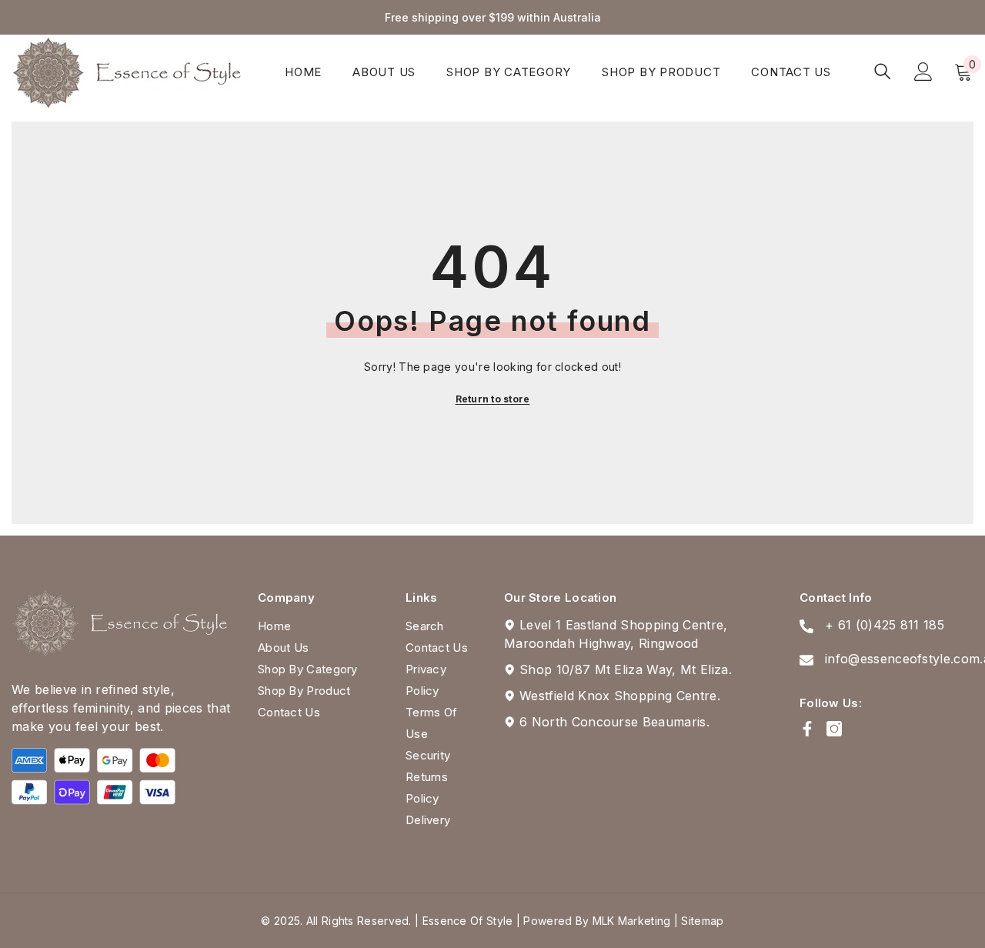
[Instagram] (834, 728)
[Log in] (923, 71)
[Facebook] (807, 728)
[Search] (883, 71)
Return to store (493, 399)
